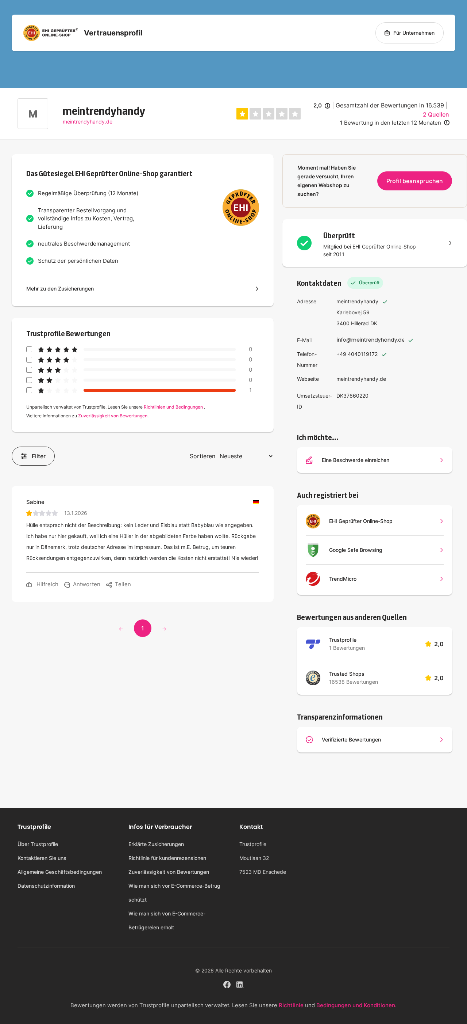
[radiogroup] (268, 114)
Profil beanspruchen (414, 181)
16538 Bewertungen (353, 682)
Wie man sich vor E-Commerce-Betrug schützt (174, 893)
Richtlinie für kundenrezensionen (167, 858)
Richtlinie (291, 1005)
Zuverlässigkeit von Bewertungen (112, 415)
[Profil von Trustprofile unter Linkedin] (240, 984)
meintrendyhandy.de (87, 121)
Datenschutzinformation (46, 886)
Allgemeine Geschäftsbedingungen (60, 872)
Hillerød (360, 323)
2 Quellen (436, 114)
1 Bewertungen (347, 648)
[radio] (242, 114)
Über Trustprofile (38, 844)
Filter (39, 456)
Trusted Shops (346, 674)
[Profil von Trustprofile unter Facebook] (227, 984)
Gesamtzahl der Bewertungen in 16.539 (390, 105)
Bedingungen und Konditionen (355, 1005)
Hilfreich (46, 584)
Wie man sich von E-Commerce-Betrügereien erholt (166, 920)
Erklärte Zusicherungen (156, 844)
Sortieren (202, 456)
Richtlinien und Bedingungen (173, 407)
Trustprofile (342, 640)
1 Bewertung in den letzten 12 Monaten (390, 122)
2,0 (321, 106)
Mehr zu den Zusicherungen (60, 288)
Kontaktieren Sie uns (42, 858)
